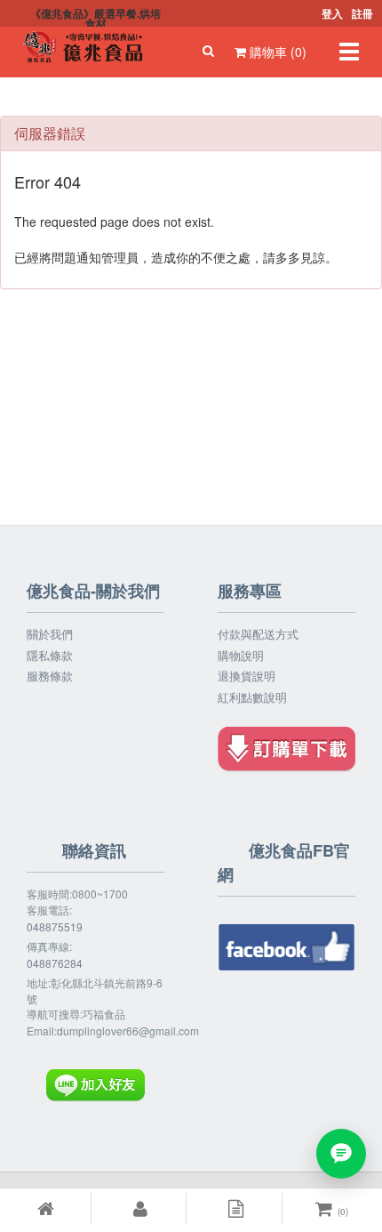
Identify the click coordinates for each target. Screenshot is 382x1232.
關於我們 (50, 634)
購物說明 (241, 656)
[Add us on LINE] (341, 1154)
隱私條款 (50, 656)
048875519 (55, 926)
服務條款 (50, 676)
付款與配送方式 (258, 634)
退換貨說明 (246, 676)
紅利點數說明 (252, 697)
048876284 (55, 962)
